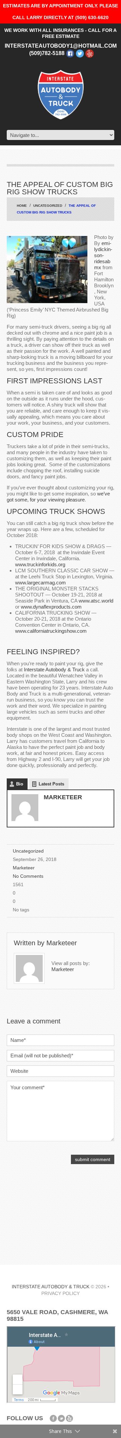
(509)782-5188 (47, 53)
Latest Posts (51, 783)
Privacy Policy (60, 1293)
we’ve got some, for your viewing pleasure (58, 496)
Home (22, 205)
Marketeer (63, 797)
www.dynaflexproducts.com (51, 607)
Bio (19, 783)
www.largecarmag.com (40, 582)
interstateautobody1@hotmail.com (61, 46)
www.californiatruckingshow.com (51, 631)
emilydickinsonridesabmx (103, 255)
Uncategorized (47, 205)
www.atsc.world (96, 601)
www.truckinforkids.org (40, 564)
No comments (28, 876)
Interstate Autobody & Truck (54, 669)
